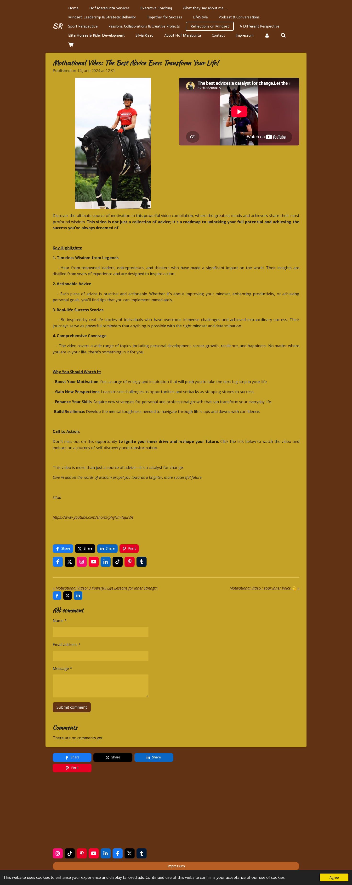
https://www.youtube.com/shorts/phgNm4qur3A (93, 517)
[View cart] (70, 44)
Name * (60, 620)
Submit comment (72, 707)
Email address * (66, 644)
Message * (62, 668)
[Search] (283, 35)
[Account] (267, 35)
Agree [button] (334, 877)
